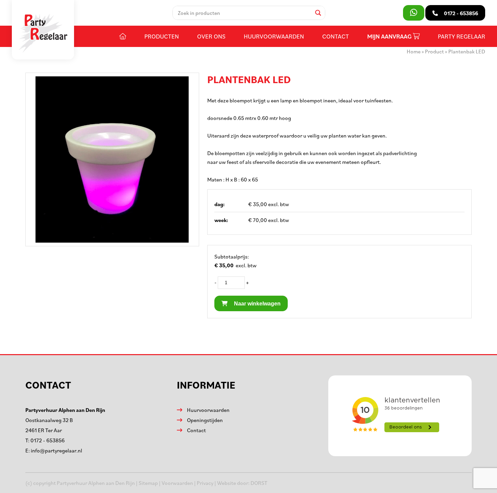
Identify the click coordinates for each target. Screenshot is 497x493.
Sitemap (148, 482)
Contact (335, 36)
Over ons (211, 36)
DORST (259, 482)
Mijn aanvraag (390, 36)
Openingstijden (205, 420)
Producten (161, 36)
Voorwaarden (177, 482)
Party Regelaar (461, 36)
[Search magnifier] (318, 13)
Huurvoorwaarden (274, 36)
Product (434, 51)
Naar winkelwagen (257, 303)
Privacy (205, 482)
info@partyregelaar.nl (56, 450)
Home (414, 51)
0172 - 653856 (47, 440)
